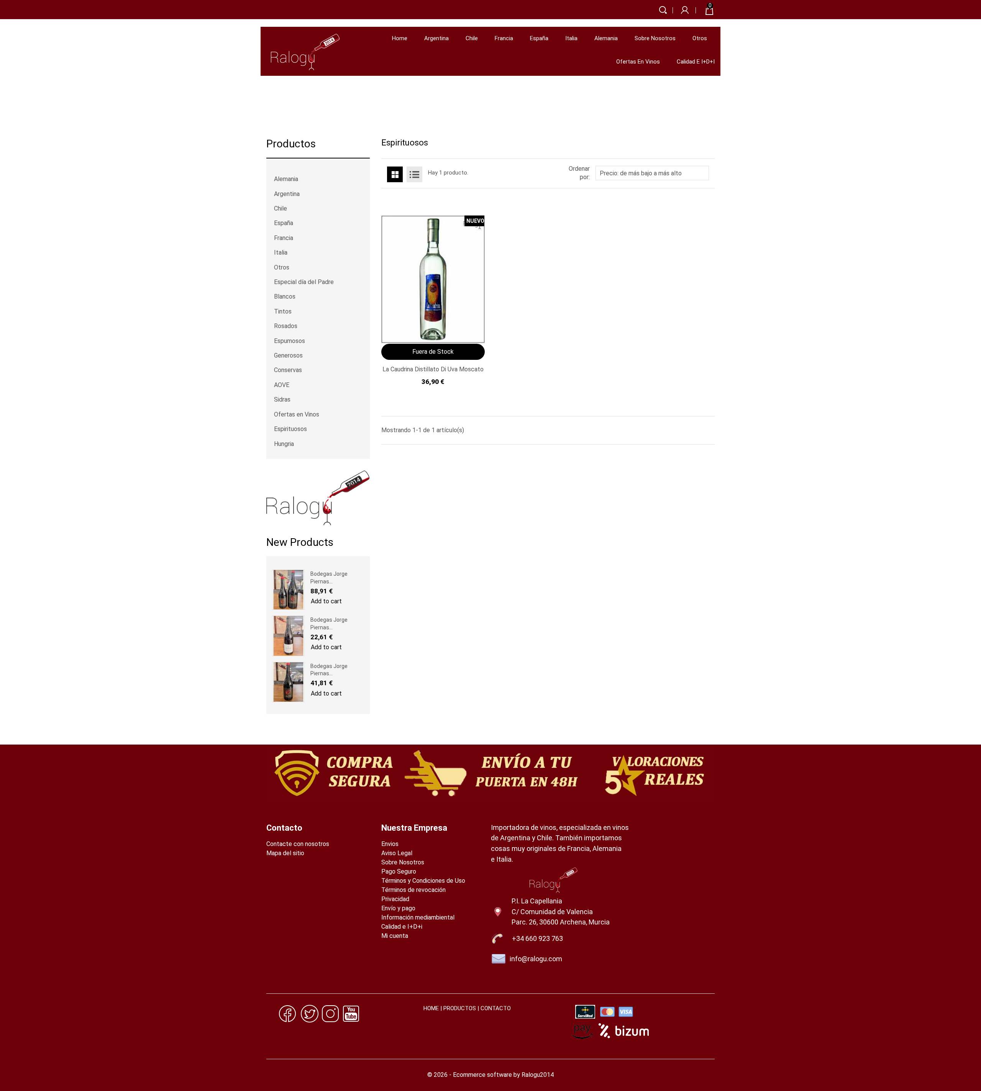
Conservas (288, 370)
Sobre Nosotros (655, 38)
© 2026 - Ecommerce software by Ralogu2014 (490, 1074)
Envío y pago (398, 908)
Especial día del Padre (304, 282)
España (539, 38)
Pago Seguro (398, 871)
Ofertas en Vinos (638, 61)
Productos (291, 144)
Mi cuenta (394, 935)
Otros (699, 38)
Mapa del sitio (285, 853)
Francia (504, 38)
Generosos (288, 355)
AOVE (281, 385)
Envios (390, 844)
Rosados (285, 326)
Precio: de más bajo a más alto (651, 174)
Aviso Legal (396, 853)
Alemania (606, 38)
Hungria (284, 444)
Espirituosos (290, 429)
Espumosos (289, 341)
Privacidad (395, 899)
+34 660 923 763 (537, 938)
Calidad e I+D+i (696, 61)
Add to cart (326, 601)
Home (399, 38)
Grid (395, 174)
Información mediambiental (417, 917)
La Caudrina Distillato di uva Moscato (433, 369)
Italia (571, 38)
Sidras (282, 399)
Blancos (284, 296)
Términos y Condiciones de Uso (423, 880)
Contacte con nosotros (297, 844)
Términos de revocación (413, 889)
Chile (472, 38)
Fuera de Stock (433, 351)
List (414, 174)
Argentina (436, 38)
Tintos (283, 311)
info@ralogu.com (536, 959)
